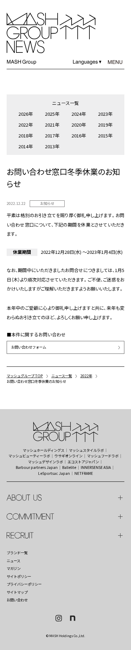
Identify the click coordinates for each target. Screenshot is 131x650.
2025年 (52, 114)
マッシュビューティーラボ (29, 456)
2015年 (105, 135)
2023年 (105, 114)
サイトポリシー (19, 576)
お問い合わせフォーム (28, 347)
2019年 (105, 124)
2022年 (26, 124)
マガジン (14, 568)
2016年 (79, 135)
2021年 (52, 124)
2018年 (26, 135)
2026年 (26, 114)
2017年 (52, 135)
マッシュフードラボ (102, 456)
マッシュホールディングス (43, 450)
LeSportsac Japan (54, 473)
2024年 (79, 114)
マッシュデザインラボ (45, 462)
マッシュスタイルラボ (86, 450)
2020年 (79, 124)
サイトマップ (17, 592)
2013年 (52, 146)
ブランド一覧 (17, 553)
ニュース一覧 (65, 103)
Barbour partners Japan (37, 467)
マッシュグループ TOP (25, 375)
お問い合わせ (17, 600)
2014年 (26, 146)
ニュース (13, 561)
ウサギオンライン (68, 456)
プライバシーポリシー (24, 584)
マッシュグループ (43, 441)
